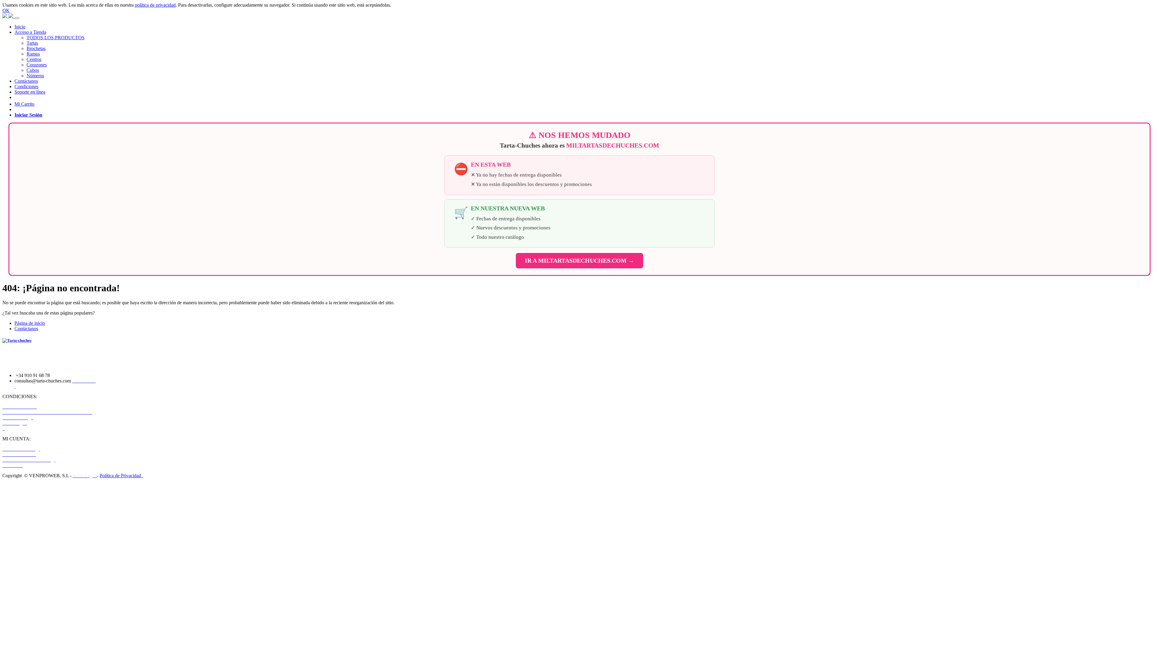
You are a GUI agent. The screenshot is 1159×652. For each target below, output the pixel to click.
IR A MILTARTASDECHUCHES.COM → (579, 260)
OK (6, 10)
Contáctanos (26, 328)
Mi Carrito (24, 104)
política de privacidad (155, 5)
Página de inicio (29, 323)
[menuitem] (19, 26)
